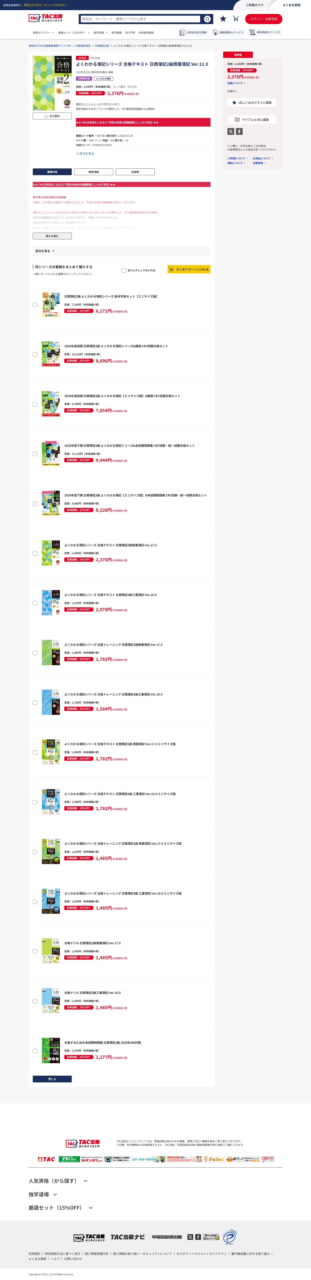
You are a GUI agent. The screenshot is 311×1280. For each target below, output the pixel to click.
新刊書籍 (116, 32)
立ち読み (55, 116)
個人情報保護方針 (97, 1253)
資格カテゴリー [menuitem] (42, 32)
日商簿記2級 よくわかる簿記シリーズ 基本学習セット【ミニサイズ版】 (111, 296)
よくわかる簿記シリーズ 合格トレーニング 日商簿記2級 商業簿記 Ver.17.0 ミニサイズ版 (123, 843)
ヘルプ (55, 1258)
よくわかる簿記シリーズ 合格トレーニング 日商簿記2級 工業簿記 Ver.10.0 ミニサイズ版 (123, 893)
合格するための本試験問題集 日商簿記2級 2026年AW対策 (102, 1042)
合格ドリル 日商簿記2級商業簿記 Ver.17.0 (92, 943)
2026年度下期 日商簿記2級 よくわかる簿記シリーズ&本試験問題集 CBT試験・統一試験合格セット (129, 445)
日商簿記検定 (83, 45)
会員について (235, 83)
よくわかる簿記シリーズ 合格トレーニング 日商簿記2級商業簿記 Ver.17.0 (113, 644)
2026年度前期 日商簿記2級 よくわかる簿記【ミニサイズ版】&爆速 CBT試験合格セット (122, 396)
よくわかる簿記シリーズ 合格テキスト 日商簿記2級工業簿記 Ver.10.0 (110, 595)
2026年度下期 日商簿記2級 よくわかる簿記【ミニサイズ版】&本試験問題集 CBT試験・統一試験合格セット (135, 495)
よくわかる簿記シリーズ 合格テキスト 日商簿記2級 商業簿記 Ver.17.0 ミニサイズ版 (120, 744)
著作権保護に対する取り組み (250, 1253)
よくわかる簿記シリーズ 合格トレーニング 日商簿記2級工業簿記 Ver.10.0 (113, 694)
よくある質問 (37, 1258)
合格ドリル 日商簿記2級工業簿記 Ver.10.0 (92, 992)
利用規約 (34, 1253)
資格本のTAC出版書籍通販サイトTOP (50, 45)
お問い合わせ (73, 1258)
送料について (235, 163)
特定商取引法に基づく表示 (62, 1253)
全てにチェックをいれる (142, 270)
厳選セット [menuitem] (72, 32)
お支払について (262, 158)
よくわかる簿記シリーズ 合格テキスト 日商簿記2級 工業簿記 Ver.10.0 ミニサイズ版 (120, 794)
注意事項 (258, 163)
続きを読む (52, 236)
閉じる (52, 1079)
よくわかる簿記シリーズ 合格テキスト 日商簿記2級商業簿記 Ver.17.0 (110, 545)
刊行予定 (130, 32)
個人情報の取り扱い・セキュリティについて (142, 1253)
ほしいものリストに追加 (255, 102)
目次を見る (86, 154)
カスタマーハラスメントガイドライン (201, 1253)
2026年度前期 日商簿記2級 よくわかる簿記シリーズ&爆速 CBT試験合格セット (116, 346)
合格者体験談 (146, 32)
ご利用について (236, 158)
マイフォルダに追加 (255, 119)
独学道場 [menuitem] (99, 32)
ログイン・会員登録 (263, 19)
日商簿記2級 (102, 45)
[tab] (238, 55)
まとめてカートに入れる (192, 269)
